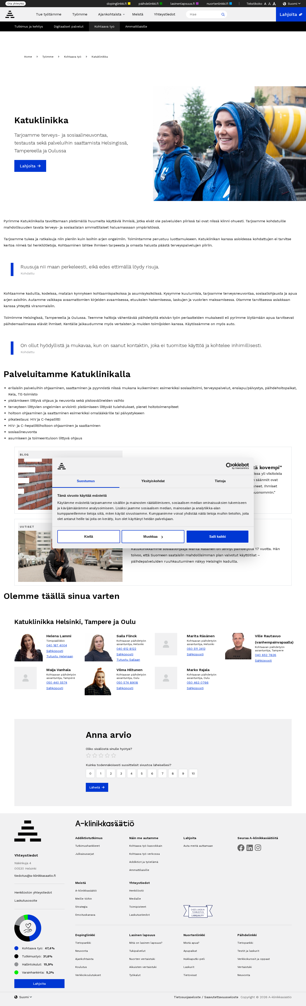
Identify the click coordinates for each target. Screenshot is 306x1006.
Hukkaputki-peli (194, 959)
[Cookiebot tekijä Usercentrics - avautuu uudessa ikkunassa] (229, 466)
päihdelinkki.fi (149, 3)
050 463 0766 (198, 682)
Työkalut (134, 975)
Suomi (292, 3)
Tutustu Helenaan (59, 656)
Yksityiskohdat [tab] (153, 481)
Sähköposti (54, 651)
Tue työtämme (48, 14)
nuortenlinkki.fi (218, 3)
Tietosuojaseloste (187, 997)
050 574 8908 (127, 682)
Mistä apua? (191, 942)
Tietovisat (190, 975)
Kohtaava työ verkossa (144, 853)
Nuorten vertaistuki (142, 959)
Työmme (79, 14)
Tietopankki (83, 942)
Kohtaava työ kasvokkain (145, 845)
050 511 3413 (196, 648)
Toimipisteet (137, 906)
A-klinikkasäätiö (86, 890)
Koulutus (81, 967)
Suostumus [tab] (86, 481)
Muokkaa (150, 536)
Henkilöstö (136, 890)
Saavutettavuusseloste (221, 997)
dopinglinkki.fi (117, 3)
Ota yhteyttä (15, 3)
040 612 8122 (126, 648)
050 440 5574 (56, 682)
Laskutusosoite (25, 900)
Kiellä (88, 536)
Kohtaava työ (104, 26)
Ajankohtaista (109, 14)
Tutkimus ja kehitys (28, 26)
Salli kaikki (217, 536)
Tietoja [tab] (220, 481)
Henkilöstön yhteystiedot (33, 892)
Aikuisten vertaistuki (143, 967)
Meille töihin (83, 898)
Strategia (81, 906)
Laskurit (188, 967)
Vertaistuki (244, 967)
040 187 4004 (56, 645)
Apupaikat (190, 950)
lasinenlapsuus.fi (183, 3)
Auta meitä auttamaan (198, 845)
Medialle (135, 898)
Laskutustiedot (139, 914)
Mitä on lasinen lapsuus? (145, 942)
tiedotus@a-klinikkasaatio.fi (35, 875)
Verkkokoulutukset (88, 975)
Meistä (137, 14)
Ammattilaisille (136, 26)
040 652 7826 (265, 655)
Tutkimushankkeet (87, 845)
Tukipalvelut (137, 950)
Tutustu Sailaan (128, 659)
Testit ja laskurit (248, 950)
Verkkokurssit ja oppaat (253, 959)
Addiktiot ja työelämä (143, 862)
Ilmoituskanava (85, 914)
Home (28, 56)
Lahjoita (288, 14)
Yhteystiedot (164, 14)
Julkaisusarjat (84, 853)
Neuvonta (81, 950)
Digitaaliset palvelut (69, 26)
